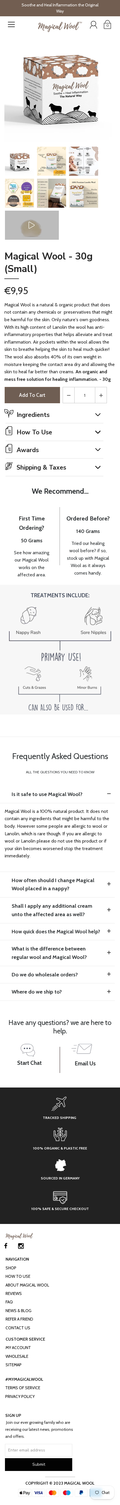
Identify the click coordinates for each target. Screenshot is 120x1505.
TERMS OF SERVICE (22, 1387)
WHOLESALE (17, 1356)
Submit (38, 1464)
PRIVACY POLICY (20, 1396)
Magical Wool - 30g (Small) (48, 263)
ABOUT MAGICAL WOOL (27, 1285)
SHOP (11, 1268)
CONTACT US (18, 1327)
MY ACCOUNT (18, 1347)
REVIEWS (14, 1293)
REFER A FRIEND (19, 1319)
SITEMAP (14, 1364)
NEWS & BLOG (18, 1310)
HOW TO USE (18, 1276)
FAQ (9, 1302)
